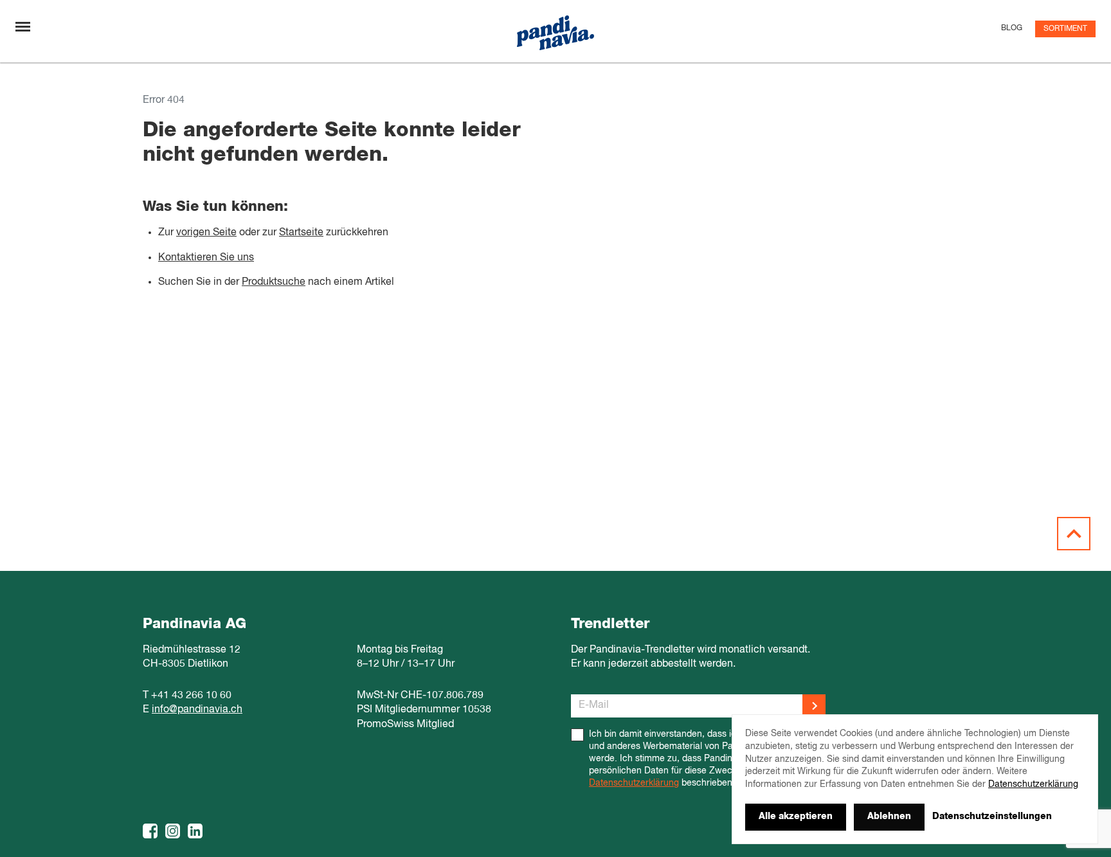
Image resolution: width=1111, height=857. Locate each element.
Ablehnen (889, 816)
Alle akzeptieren (796, 816)
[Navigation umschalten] (23, 26)
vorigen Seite (206, 233)
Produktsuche (273, 282)
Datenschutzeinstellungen (992, 816)
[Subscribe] (814, 705)
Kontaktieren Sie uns (206, 258)
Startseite (301, 233)
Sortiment (1065, 29)
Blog (1011, 28)
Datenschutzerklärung (634, 783)
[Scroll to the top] (1073, 533)
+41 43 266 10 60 (191, 695)
